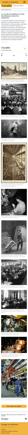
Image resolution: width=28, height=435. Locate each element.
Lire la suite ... (4, 42)
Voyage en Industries (10, 2)
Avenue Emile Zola (6, 9)
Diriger (4, 418)
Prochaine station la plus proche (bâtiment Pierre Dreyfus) (13, 415)
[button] (14, 42)
